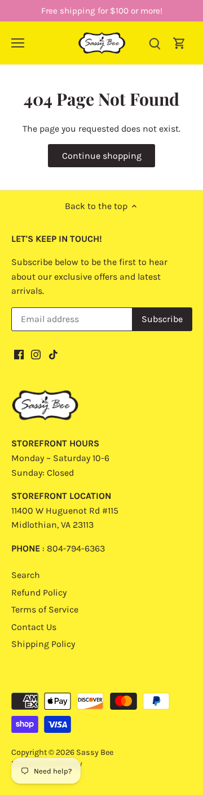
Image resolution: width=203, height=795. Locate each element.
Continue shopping (102, 155)
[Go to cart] (179, 42)
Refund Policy (39, 592)
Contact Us (33, 627)
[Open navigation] (17, 42)
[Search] (154, 42)
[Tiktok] (53, 354)
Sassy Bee (94, 752)
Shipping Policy (43, 643)
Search (25, 575)
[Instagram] (36, 354)
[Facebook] (19, 354)
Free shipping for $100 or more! (101, 11)
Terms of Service (44, 609)
